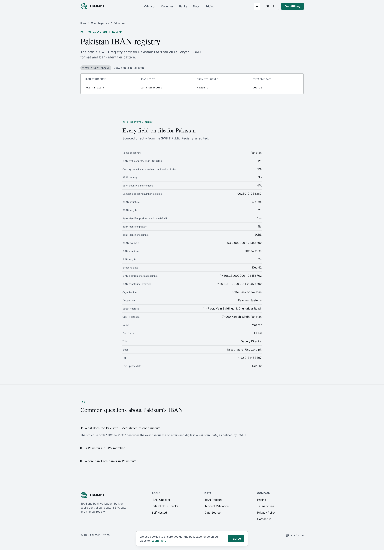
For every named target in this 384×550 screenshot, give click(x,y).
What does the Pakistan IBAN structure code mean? (122, 427)
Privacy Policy (266, 512)
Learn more (158, 540)
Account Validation (216, 506)
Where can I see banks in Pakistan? (110, 460)
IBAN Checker (161, 499)
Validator (149, 6)
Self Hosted (159, 512)
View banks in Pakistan (129, 67)
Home (83, 23)
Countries (167, 6)
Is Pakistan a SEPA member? (105, 447)
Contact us (264, 519)
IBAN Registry (100, 23)
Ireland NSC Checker (165, 506)
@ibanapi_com (295, 535)
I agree (236, 538)
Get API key (292, 6)
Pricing (209, 6)
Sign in (271, 6)
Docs (196, 6)
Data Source (212, 512)
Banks (183, 6)
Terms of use (265, 506)
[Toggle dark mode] (257, 6)
